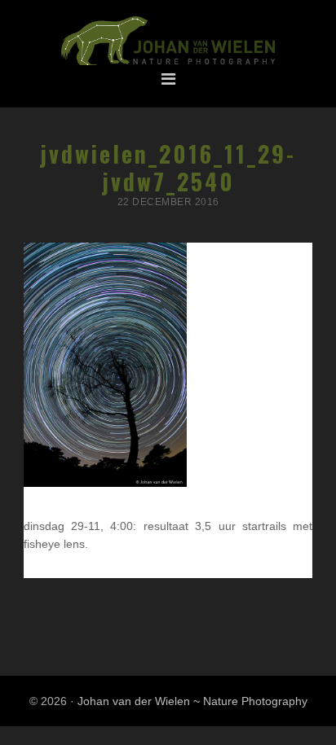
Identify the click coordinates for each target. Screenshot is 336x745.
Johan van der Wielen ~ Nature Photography (168, 41)
